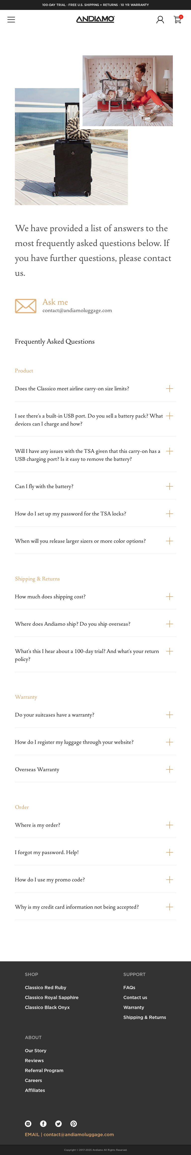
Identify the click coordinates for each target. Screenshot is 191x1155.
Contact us (135, 997)
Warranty (133, 1007)
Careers (33, 1080)
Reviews (34, 1060)
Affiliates (35, 1090)
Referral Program (44, 1070)
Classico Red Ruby (45, 987)
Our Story (36, 1050)
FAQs (129, 987)
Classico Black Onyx (47, 1007)
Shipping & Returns (144, 1017)
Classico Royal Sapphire (52, 997)
